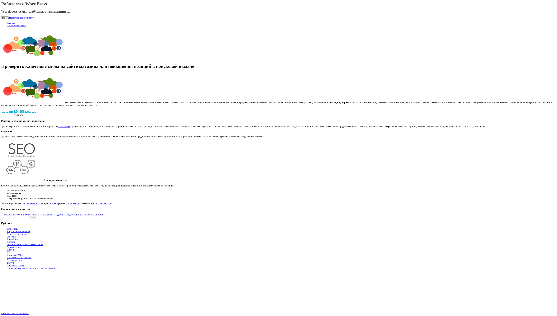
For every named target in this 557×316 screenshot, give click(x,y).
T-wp (52, 203)
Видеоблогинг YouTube (18, 231)
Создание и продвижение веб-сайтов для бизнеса (80, 214)
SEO (93, 203)
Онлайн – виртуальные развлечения (25, 244)
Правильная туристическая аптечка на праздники (27, 214)
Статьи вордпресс (16, 260)
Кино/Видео (13, 239)
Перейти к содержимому (21, 18)
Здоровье (11, 236)
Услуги (10, 263)
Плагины (11, 249)
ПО (8, 252)
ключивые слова (104, 203)
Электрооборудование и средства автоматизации (31, 268)
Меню (4, 18)
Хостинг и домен (15, 265)
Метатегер (63, 126)
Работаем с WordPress (24, 3)
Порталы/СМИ (14, 255)
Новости (11, 242)
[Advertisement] (25, 292)
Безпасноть (12, 229)
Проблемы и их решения (19, 257)
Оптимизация (72, 203)
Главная (11, 23)
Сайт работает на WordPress (15, 313)
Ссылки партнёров (16, 25)
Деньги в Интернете (17, 234)
